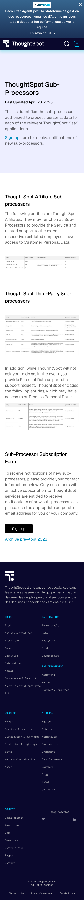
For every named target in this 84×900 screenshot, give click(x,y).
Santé (8, 751)
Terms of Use (16, 893)
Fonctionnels (50, 625)
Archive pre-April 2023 (26, 539)
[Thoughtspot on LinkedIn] (74, 819)
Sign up (12, 137)
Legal (45, 782)
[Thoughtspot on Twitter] (43, 819)
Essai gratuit (14, 817)
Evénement (48, 751)
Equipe (46, 721)
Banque (9, 721)
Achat (8, 767)
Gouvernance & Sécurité (20, 678)
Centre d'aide (14, 848)
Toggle (67, 44)
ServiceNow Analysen (55, 690)
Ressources (12, 825)
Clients (47, 729)
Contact (10, 863)
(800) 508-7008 (59, 812)
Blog (45, 774)
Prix (8, 693)
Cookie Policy (67, 893)
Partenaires (50, 744)
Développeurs (50, 655)
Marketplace (50, 736)
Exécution (11, 655)
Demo (8, 832)
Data (45, 633)
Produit (10, 625)
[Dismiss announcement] (80, 4)
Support (10, 855)
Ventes (46, 682)
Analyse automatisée (18, 633)
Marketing (48, 675)
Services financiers (18, 729)
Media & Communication (20, 759)
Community (11, 840)
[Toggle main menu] (77, 44)
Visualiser (12, 640)
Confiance (48, 789)
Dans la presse (52, 759)
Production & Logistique (21, 744)
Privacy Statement (42, 893)
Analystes (48, 640)
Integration (13, 663)
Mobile (9, 670)
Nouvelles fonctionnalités (23, 686)
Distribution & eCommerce (22, 736)
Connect (10, 648)
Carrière (47, 767)
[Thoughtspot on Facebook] (59, 819)
